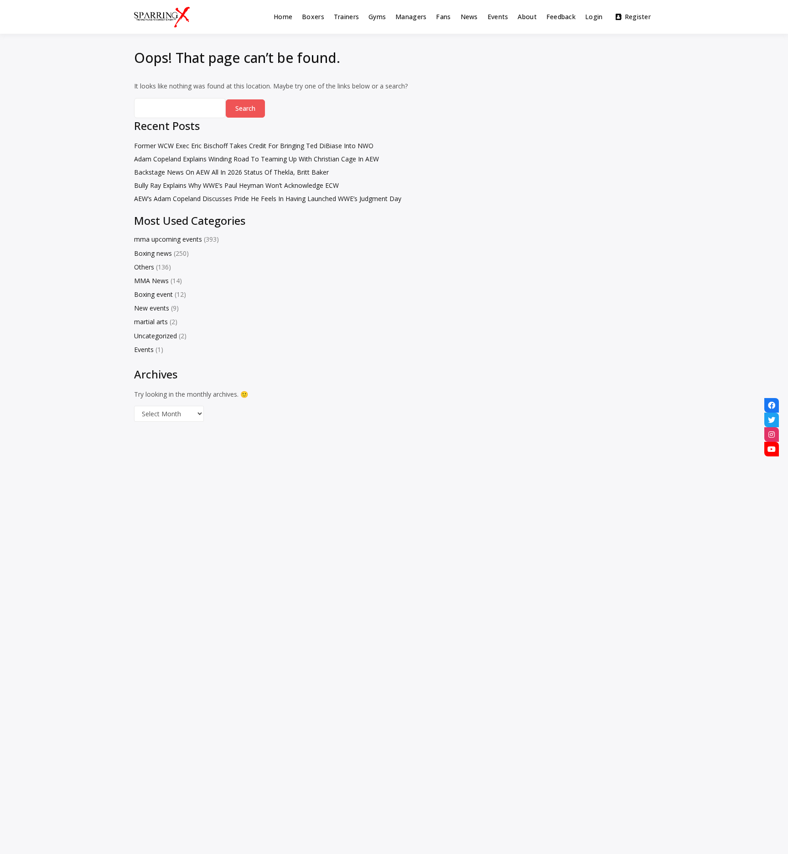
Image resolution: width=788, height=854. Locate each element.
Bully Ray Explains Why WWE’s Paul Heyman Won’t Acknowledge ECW (236, 185)
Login (593, 16)
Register (638, 16)
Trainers (346, 16)
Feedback (560, 16)
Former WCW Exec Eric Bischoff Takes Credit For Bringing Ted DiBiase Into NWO (253, 145)
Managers (410, 16)
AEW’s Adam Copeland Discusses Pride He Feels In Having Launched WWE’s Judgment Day (267, 198)
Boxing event (153, 294)
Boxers (313, 16)
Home (283, 16)
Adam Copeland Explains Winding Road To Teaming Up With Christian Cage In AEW (256, 159)
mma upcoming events (168, 239)
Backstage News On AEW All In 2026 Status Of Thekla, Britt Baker (231, 172)
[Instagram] (771, 434)
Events (497, 16)
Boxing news (153, 253)
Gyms (377, 16)
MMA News (151, 280)
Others (144, 267)
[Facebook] (771, 405)
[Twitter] (771, 420)
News (469, 16)
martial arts (151, 321)
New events (151, 308)
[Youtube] (771, 449)
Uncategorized (155, 335)
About (527, 16)
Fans (443, 16)
